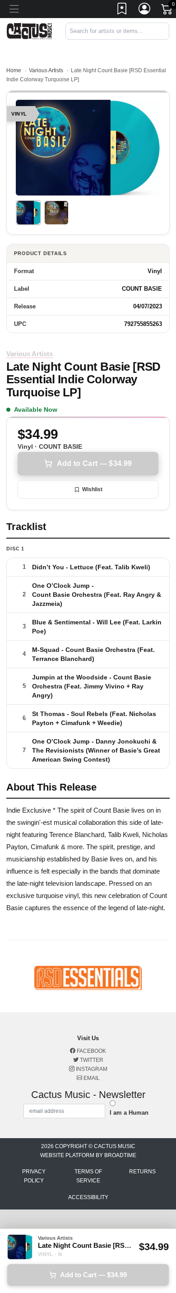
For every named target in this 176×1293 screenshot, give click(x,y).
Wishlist (92, 489)
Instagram (90, 1069)
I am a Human (129, 1112)
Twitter (91, 1060)
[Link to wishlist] (122, 10)
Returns (142, 1171)
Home (13, 70)
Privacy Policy (34, 1176)
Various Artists (46, 70)
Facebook (90, 1051)
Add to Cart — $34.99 (94, 463)
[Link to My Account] (145, 10)
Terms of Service (88, 1176)
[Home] (29, 30)
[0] (167, 10)
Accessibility (88, 1197)
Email (91, 1078)
